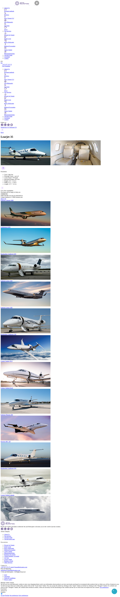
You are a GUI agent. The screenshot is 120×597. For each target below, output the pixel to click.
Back (2, 132)
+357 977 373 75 (7, 64)
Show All (3, 198)
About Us (7, 8)
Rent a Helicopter (9, 548)
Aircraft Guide (8, 55)
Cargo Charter (8, 551)
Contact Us (4, 194)
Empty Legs (7, 547)
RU (2, 63)
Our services (7, 31)
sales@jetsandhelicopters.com (19, 567)
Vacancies (7, 576)
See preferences (104, 587)
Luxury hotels (8, 559)
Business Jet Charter (9, 554)
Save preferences (23, 595)
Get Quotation (6, 66)
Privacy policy (8, 579)
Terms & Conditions (9, 578)
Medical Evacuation (9, 550)
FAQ (5, 575)
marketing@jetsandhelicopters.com (10, 570)
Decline (7, 595)
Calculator (7, 57)
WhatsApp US (5, 127)
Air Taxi (6, 558)
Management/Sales (9, 553)
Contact (6, 58)
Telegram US (13, 127)
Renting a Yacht (8, 561)
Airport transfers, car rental (11, 556)
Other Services (8, 562)
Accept (3, 595)
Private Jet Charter (9, 545)
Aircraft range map (9, 539)
